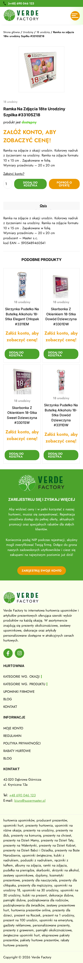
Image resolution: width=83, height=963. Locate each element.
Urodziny (28, 32)
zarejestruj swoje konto (42, 570)
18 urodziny (43, 32)
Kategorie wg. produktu (24, 684)
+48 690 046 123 (22, 795)
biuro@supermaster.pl (29, 800)
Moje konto (13, 728)
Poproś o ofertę (64, 183)
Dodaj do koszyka (30, 183)
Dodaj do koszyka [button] (16, 353)
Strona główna (11, 32)
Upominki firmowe (19, 691)
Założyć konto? (13, 173)
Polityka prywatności (22, 743)
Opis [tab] (43, 205)
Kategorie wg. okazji (21, 676)
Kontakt (10, 706)
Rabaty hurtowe (17, 750)
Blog (7, 699)
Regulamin (12, 735)
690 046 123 (21, 3)
